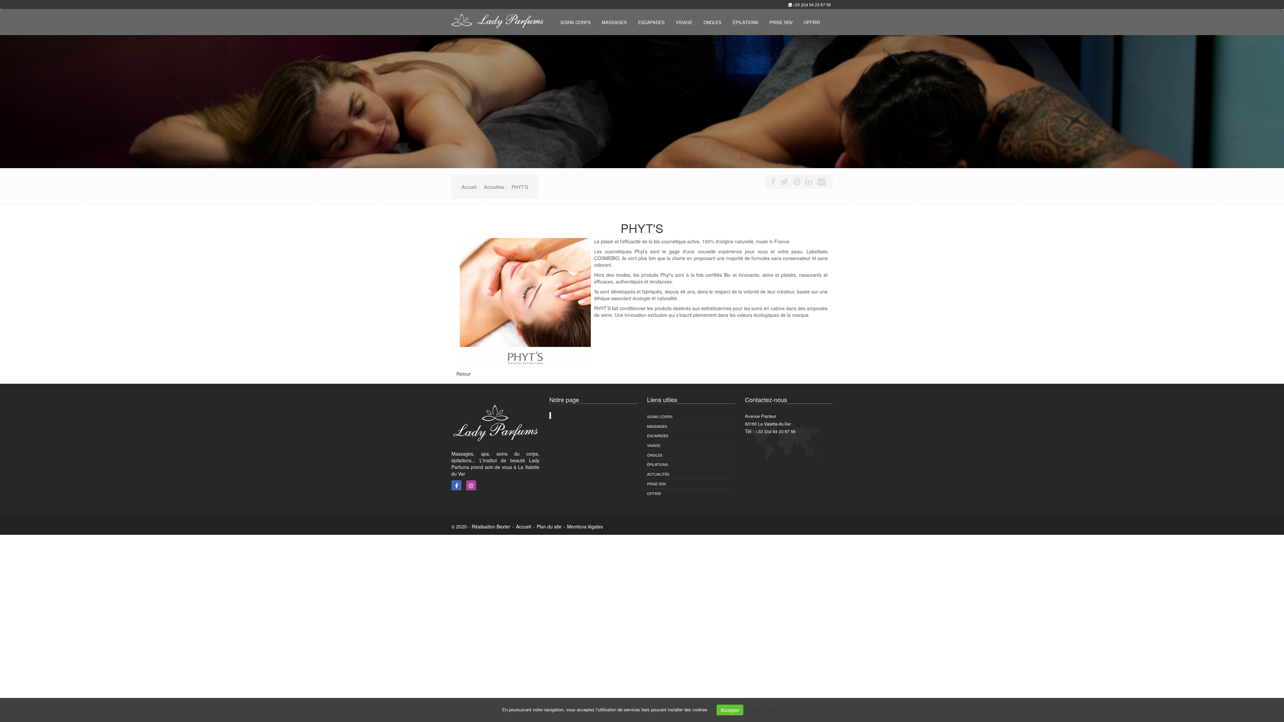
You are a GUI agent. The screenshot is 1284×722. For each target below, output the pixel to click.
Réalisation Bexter (491, 526)
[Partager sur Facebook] (773, 182)
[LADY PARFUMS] (496, 21)
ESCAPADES (657, 435)
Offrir (654, 493)
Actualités (658, 474)
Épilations (657, 464)
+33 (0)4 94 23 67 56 (812, 4)
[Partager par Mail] (821, 182)
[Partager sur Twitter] (784, 182)
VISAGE (653, 445)
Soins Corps (659, 416)
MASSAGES (657, 426)
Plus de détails (766, 709)
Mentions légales (585, 526)
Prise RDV (656, 483)
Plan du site (549, 526)
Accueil (523, 526)
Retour (463, 373)
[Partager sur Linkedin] (809, 182)
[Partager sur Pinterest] (796, 182)
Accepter (730, 710)
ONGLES (654, 455)
